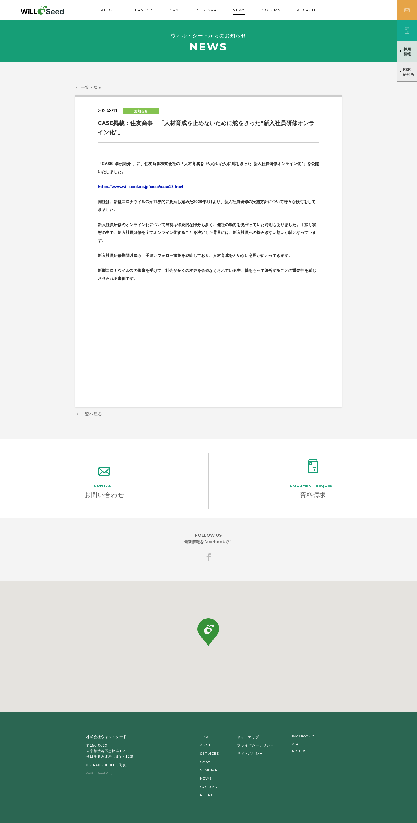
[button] (208, 632)
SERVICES (143, 10)
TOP (204, 737)
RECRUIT (306, 10)
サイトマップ (248, 737)
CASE (175, 10)
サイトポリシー (250, 753)
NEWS (239, 10)
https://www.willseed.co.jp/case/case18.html (140, 186)
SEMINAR (207, 10)
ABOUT (109, 10)
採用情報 (407, 51)
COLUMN (271, 10)
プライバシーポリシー (255, 745)
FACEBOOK (301, 736)
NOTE (296, 751)
